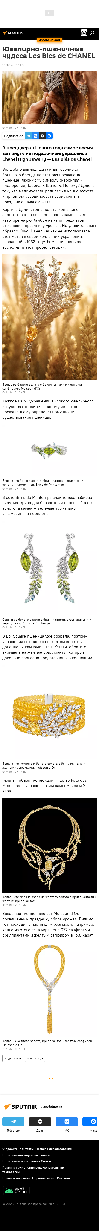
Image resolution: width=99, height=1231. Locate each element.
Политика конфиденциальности (26, 1155)
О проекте (10, 1149)
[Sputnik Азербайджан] (13, 34)
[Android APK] (16, 1191)
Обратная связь (43, 1178)
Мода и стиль (12, 1058)
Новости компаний (16, 1178)
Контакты (27, 1149)
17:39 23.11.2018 (13, 65)
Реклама (63, 1178)
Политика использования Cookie (26, 1161)
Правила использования (53, 1149)
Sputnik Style (35, 1058)
